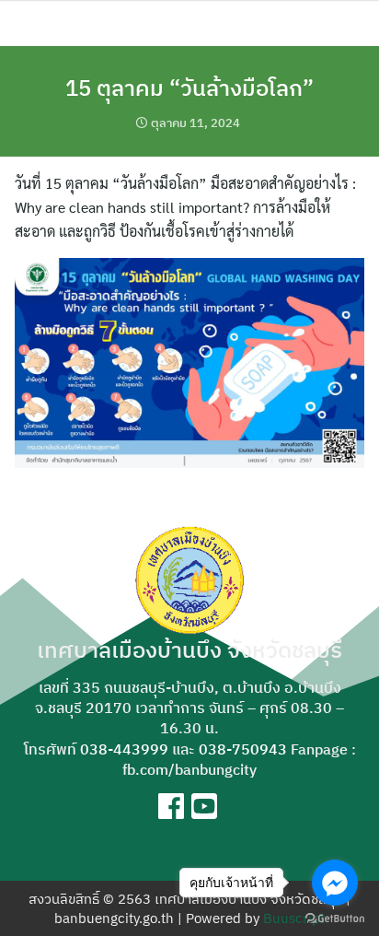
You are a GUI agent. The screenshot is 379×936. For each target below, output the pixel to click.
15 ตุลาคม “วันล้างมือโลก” (189, 87)
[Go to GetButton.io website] (334, 917)
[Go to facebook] (335, 883)
